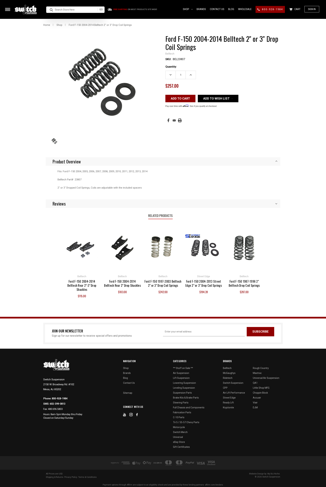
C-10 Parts (178, 417)
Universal (178, 437)
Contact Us (217, 9)
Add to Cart (82, 247)
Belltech (227, 368)
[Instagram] (131, 415)
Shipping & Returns (54, 477)
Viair (255, 402)
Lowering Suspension (184, 383)
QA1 (255, 383)
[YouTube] (124, 415)
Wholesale (245, 9)
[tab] (163, 161)
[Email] (174, 120)
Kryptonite (228, 407)
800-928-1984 (272, 9)
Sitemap (127, 393)
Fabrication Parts (182, 412)
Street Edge (229, 397)
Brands (201, 9)
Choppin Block (260, 392)
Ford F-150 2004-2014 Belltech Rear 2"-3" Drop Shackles (81, 285)
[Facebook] (168, 120)
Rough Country (261, 368)
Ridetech (227, 378)
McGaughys (229, 373)
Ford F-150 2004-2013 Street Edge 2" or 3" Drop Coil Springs (203, 283)
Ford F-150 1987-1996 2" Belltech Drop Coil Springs (244, 283)
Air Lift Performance (234, 392)
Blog (231, 9)
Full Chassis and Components (188, 407)
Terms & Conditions (87, 477)
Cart (297, 9)
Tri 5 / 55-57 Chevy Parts (186, 422)
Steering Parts (180, 402)
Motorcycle (179, 427)
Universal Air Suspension (266, 378)
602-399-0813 (57, 403)
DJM (255, 407)
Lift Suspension (181, 378)
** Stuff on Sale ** (183, 368)
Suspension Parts (182, 392)
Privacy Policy (70, 477)
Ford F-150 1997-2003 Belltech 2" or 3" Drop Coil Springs (162, 283)
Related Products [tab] (160, 215)
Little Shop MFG (261, 387)
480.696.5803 (55, 409)
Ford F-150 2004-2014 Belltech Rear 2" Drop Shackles (122, 283)
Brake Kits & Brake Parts (186, 397)
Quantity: (171, 66)
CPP (225, 387)
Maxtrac (257, 373)
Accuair (257, 397)
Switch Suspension (233, 383)
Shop (186, 9)
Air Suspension (181, 373)
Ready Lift (228, 402)
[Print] (180, 120)
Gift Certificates (181, 447)
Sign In (312, 9)
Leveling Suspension (184, 387)
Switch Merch (180, 432)
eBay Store (179, 442)
